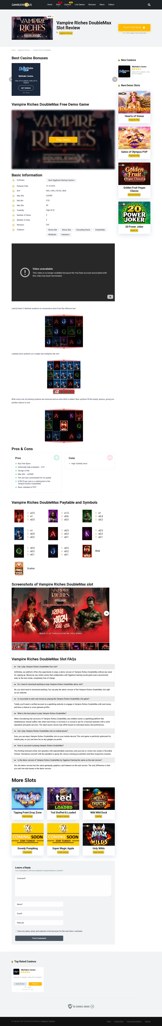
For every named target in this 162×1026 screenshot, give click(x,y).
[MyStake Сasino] (124, 77)
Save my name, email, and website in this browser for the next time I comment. (50, 931)
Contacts (52, 1021)
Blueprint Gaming (63, 816)
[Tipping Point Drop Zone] (28, 809)
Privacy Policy (118, 1021)
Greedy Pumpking (28, 848)
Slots (58, 4)
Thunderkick (27, 852)
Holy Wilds (99, 848)
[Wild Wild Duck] (99, 809)
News (102, 4)
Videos (111, 4)
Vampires (65, 234)
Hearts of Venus (134, 116)
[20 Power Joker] (134, 223)
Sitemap (147, 1021)
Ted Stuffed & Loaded (63, 812)
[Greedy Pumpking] (28, 845)
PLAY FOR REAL (133, 27)
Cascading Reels (83, 230)
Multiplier (52, 234)
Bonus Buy (66, 230)
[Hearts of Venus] (134, 113)
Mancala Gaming (134, 195)
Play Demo (63, 139)
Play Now (35, 984)
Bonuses (92, 4)
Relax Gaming (27, 816)
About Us (45, 1021)
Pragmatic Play (134, 120)
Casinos (67, 4)
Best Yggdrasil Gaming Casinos (61, 180)
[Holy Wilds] (99, 845)
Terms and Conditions (134, 1021)
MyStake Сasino (26, 76)
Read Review (20, 984)
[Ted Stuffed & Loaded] (63, 809)
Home (49, 4)
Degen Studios (98, 852)
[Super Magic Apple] (63, 845)
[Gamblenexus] (22, 4)
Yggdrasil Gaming (66, 33)
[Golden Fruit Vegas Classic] (134, 184)
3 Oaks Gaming (63, 852)
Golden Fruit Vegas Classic (134, 189)
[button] (106, 613)
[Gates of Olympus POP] (134, 148)
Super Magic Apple (63, 848)
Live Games (80, 4)
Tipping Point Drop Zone (28, 812)
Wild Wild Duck (98, 812)
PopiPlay (98, 816)
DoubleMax (100, 230)
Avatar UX (134, 230)
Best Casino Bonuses (30, 58)
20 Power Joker (134, 226)
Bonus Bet (52, 230)
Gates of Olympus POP (134, 151)
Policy (109, 1021)
